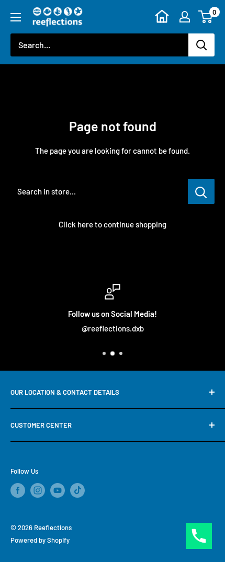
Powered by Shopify (40, 540)
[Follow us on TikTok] (77, 490)
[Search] (201, 44)
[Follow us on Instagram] (37, 490)
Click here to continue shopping (112, 224)
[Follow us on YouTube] (57, 490)
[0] (205, 16)
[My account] (184, 16)
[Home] (162, 16)
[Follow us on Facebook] (17, 490)
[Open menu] (15, 17)
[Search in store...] (201, 191)
